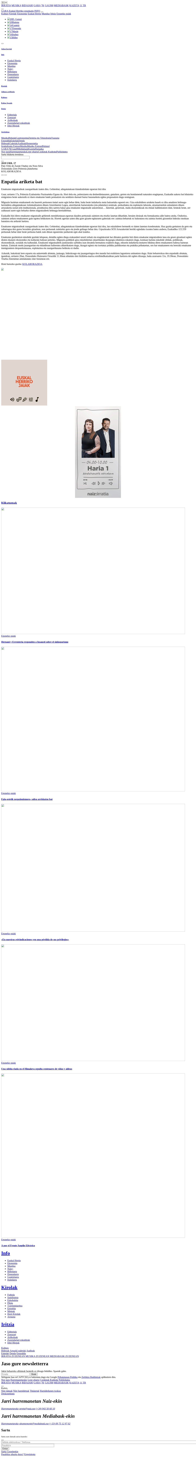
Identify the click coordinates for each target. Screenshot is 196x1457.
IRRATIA (6, 5)
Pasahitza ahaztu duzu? (12, 1454)
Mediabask (23, 149)
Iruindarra (12, 80)
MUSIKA (16, 5)
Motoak (11, 1311)
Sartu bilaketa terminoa (12, 154)
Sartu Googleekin (9, 1451)
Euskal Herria (34, 13)
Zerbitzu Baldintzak (91, 1377)
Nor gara (5, 151)
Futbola (11, 1294)
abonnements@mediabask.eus (34, 1423)
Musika (4, 138)
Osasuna (55, 138)
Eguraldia (6, 140)
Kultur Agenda (6, 103)
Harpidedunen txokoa (50, 1391)
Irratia (4, 146)
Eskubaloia (12, 1300)
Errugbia (11, 1308)
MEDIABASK (61, 5)
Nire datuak (7, 1391)
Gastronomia (22, 138)
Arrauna (11, 1316)
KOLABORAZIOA (32, 264)
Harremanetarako (18, 151)
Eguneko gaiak (64, 13)
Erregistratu (29, 1454)
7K (42, 5)
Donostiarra (13, 74)
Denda (21, 140)
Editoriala (12, 114)
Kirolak (13, 13)
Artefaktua (5, 132)
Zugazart (11, 117)
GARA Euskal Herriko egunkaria (17, 11)
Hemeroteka (32, 143)
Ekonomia (22, 13)
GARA (37, 5)
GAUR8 (49, 5)
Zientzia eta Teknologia (39, 138)
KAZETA (74, 5)
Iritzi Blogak (13, 125)
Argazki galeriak (18, 1350)
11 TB (83, 5)
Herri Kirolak (13, 1314)
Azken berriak (6, 49)
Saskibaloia (12, 1297)
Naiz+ (10, 69)
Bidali (33, 1374)
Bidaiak (12, 138)
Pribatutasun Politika (67, 1377)
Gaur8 (14, 149)
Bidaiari (46, 146)
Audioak (22, 143)
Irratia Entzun (13, 146)
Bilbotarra (12, 71)
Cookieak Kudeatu (47, 151)
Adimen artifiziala (8, 92)
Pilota (10, 1303)
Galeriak (13, 143)
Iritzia (53, 13)
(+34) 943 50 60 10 (45, 1408)
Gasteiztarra (13, 77)
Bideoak (5, 143)
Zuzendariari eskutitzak (18, 123)
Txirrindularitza (14, 1305)
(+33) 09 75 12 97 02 (59, 1423)
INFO (37, 11)
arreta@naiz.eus (27, 1408)
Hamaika (39, 149)
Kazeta (31, 149)
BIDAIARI (27, 5)
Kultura (5, 13)
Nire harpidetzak (21, 1391)
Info (2, 54)
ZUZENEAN (13, 1356)
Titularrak (34, 1391)
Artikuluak (12, 120)
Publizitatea (62, 151)
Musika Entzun (34, 146)
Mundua (46, 13)
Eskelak (14, 140)
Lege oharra (32, 151)
